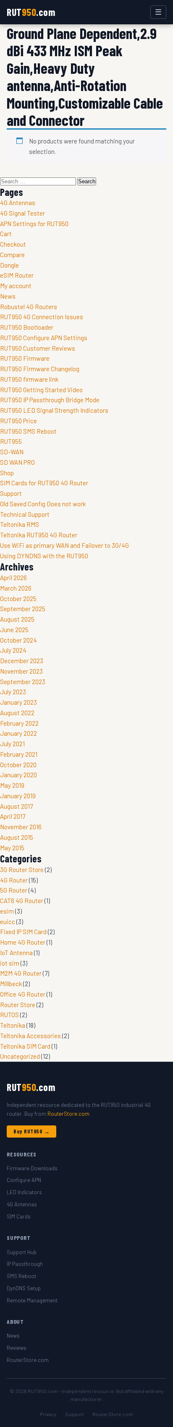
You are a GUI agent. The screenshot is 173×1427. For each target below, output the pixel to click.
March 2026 (15, 588)
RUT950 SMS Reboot (28, 431)
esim (7, 911)
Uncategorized (20, 1056)
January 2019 (18, 795)
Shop (7, 473)
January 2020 (18, 775)
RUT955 (11, 441)
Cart (6, 233)
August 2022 (17, 712)
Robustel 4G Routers (28, 306)
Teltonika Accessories (30, 1035)
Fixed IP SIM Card (23, 931)
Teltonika (12, 1025)
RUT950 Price (18, 420)
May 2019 (12, 785)
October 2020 (18, 764)
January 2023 (18, 702)
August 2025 (17, 619)
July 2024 (13, 650)
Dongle (9, 265)
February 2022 (19, 723)
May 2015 (12, 848)
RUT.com (31, 12)
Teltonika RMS (19, 524)
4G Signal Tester (22, 213)
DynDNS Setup (24, 1288)
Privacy (48, 1414)
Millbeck (11, 983)
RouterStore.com (68, 1113)
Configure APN (24, 1180)
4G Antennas (17, 202)
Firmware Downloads (32, 1168)
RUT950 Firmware (25, 358)
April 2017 (12, 816)
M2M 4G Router (21, 973)
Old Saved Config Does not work (43, 504)
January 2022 (18, 733)
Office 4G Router (22, 994)
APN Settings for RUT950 (34, 223)
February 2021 (18, 754)
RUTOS (9, 1014)
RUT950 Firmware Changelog (39, 368)
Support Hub (22, 1252)
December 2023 (21, 660)
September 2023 (22, 681)
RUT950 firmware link (29, 379)
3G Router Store (22, 869)
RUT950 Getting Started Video (41, 389)
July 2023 (13, 691)
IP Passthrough (25, 1263)
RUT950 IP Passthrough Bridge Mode (50, 400)
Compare (12, 254)
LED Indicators (24, 1192)
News (8, 296)
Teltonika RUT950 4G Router (38, 535)
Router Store (17, 1004)
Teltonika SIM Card (25, 1046)
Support (11, 493)
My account (15, 285)
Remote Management (32, 1300)
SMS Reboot (21, 1276)
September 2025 (22, 608)
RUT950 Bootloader (26, 327)
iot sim (9, 963)
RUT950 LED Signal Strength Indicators (54, 410)
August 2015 (16, 837)
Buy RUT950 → (31, 1131)
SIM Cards (19, 1216)
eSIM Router (17, 275)
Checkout (13, 244)
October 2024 (18, 640)
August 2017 (16, 806)
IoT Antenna (16, 952)
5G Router (13, 890)
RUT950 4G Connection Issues (41, 316)
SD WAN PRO (17, 462)
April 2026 (13, 577)
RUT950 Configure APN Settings (43, 337)
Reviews (16, 1347)
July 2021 (12, 743)
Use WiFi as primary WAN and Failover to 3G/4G (64, 545)
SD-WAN (12, 452)
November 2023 (21, 671)
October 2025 (18, 598)
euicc (7, 921)
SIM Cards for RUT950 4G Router (44, 483)
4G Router (14, 880)
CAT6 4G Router (21, 900)
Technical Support (25, 514)
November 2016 (21, 827)
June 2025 (14, 629)
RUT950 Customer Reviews (37, 348)
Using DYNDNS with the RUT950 (44, 556)
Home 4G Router (22, 942)
